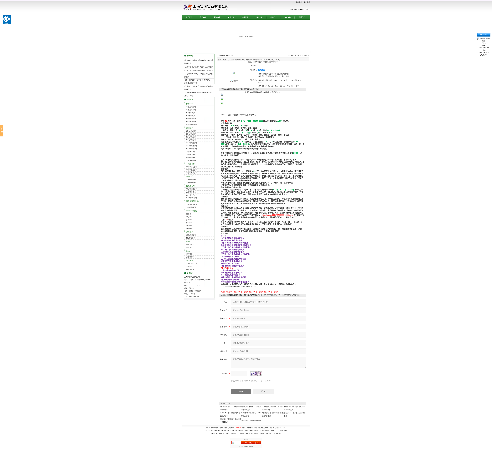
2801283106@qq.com (279, 430)
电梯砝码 (189, 176)
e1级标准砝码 (191, 107)
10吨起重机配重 (191, 204)
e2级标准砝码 (191, 110)
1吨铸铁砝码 (190, 152)
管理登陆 (253, 433)
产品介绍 (231, 17)
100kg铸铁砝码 (191, 143)
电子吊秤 (189, 260)
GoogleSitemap (215, 433)
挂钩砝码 (189, 220)
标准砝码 (189, 104)
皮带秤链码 (190, 257)
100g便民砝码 (191, 235)
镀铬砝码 (189, 228)
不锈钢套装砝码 (191, 170)
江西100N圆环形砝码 (241, 292)
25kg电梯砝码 (191, 179)
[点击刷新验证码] (256, 373)
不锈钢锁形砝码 (191, 167)
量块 (188, 241)
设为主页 (299, 2)
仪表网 (247, 433)
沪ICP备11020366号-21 (274, 433)
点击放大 (235, 81)
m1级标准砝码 (191, 119)
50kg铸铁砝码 (191, 140)
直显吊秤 (189, 266)
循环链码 (189, 254)
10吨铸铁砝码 (191, 160)
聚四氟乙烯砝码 (191, 124)
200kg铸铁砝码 (191, 146)
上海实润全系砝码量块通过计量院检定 (199, 70)
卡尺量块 (189, 247)
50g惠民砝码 (190, 238)
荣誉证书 (245, 17)
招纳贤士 (273, 17)
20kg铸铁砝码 (191, 134)
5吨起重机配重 (191, 207)
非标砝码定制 (191, 211)
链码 (188, 251)
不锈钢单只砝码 (191, 173)
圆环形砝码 (190, 223)
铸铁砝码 (189, 128)
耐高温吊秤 (190, 269)
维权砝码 (189, 232)
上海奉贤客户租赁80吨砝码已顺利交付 (199, 67)
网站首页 (189, 17)
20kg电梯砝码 (191, 182)
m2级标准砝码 (191, 121)
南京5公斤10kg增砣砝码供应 (251, 420)
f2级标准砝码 (190, 116)
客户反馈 (288, 17)
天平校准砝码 (191, 192)
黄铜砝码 (189, 214)
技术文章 (259, 17)
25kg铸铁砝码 (191, 137)
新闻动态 (217, 17)
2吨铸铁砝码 (190, 155)
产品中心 (226, 60)
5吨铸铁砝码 (190, 157)
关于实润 (203, 17)
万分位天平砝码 (191, 195)
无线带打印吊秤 (191, 263)
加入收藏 (307, 2)
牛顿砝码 (189, 217)
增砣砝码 (189, 226)
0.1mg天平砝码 (191, 198)
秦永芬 (485, 55)
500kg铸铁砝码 (191, 149)
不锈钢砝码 (190, 164)
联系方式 (302, 17)
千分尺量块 (190, 245)
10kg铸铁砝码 (191, 131)
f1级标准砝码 (190, 113)
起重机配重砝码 (192, 201)
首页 (299, 55)
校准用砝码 (190, 186)
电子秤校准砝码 (191, 189)
